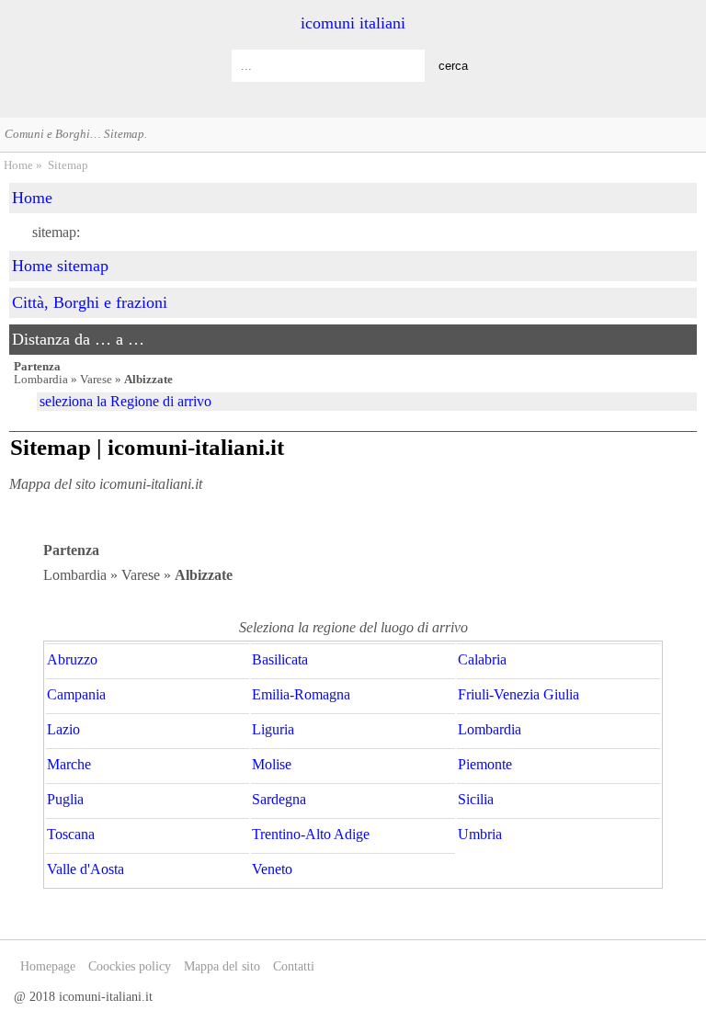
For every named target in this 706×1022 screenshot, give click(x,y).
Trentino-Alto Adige (311, 834)
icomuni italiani (353, 23)
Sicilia (476, 799)
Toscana (71, 834)
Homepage (47, 966)
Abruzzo (72, 660)
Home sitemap (60, 265)
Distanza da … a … (78, 339)
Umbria (480, 834)
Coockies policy (129, 966)
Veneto (272, 869)
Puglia (65, 799)
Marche (69, 764)
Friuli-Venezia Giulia (518, 695)
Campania (76, 695)
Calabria (482, 660)
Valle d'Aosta (85, 869)
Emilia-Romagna (301, 695)
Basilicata (280, 660)
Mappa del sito (222, 966)
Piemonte (485, 764)
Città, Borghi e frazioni (89, 302)
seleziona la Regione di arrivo (125, 401)
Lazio (63, 729)
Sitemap (68, 165)
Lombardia (489, 729)
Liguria (273, 729)
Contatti (293, 966)
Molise (271, 764)
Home (18, 165)
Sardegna (279, 799)
